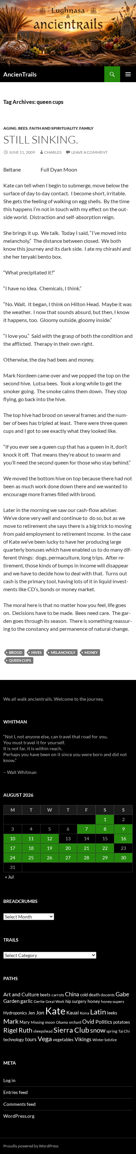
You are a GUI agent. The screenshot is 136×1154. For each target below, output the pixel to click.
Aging (10, 128)
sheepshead (42, 1031)
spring (111, 1031)
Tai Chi (124, 1031)
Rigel (10, 1030)
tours (31, 1039)
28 (86, 857)
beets (45, 994)
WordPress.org (18, 1116)
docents (108, 994)
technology (13, 1039)
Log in (9, 1080)
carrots (57, 994)
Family (86, 128)
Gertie (39, 1001)
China (72, 994)
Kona (84, 1012)
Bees (23, 128)
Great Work (55, 1001)
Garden (11, 1001)
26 (49, 857)
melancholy (63, 652)
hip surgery (75, 1001)
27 (68, 857)
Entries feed (15, 1092)
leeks (112, 1012)
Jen (31, 1012)
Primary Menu (128, 74)
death (94, 994)
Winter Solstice (104, 1040)
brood (15, 652)
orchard (75, 1022)
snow (97, 1030)
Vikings (83, 1039)
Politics (103, 1022)
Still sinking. (40, 139)
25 (31, 857)
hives (36, 652)
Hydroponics (15, 1012)
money (91, 652)
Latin (98, 1011)
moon (50, 1022)
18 (31, 848)
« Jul (9, 877)
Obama (62, 1022)
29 (105, 857)
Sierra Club (71, 1029)
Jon (40, 1012)
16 (123, 838)
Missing (37, 1022)
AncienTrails (20, 74)
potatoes (121, 1022)
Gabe (122, 994)
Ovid (88, 1021)
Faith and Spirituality (53, 128)
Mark (10, 1021)
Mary (24, 1022)
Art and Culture (21, 994)
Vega (45, 1038)
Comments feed (19, 1104)
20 (68, 848)
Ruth (25, 1030)
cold (84, 994)
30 (123, 857)
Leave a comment (89, 152)
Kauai (72, 1012)
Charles (52, 152)
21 (86, 848)
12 (49, 838)
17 (12, 848)
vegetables (63, 1039)
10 (12, 838)
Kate (55, 1010)
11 (31, 838)
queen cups (20, 660)
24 (12, 857)
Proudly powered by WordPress (30, 1145)
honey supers (112, 1001)
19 (49, 848)
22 (105, 848)
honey (93, 1001)
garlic (26, 1001)
